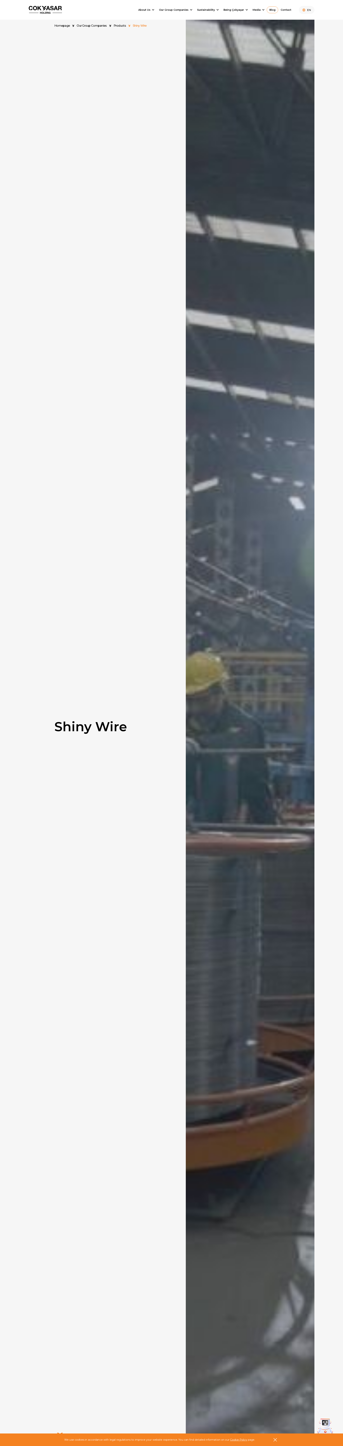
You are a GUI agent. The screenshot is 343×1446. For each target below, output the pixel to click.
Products (120, 25)
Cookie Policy (238, 1439)
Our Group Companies (92, 25)
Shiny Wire (140, 25)
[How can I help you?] (325, 1427)
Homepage (62, 25)
